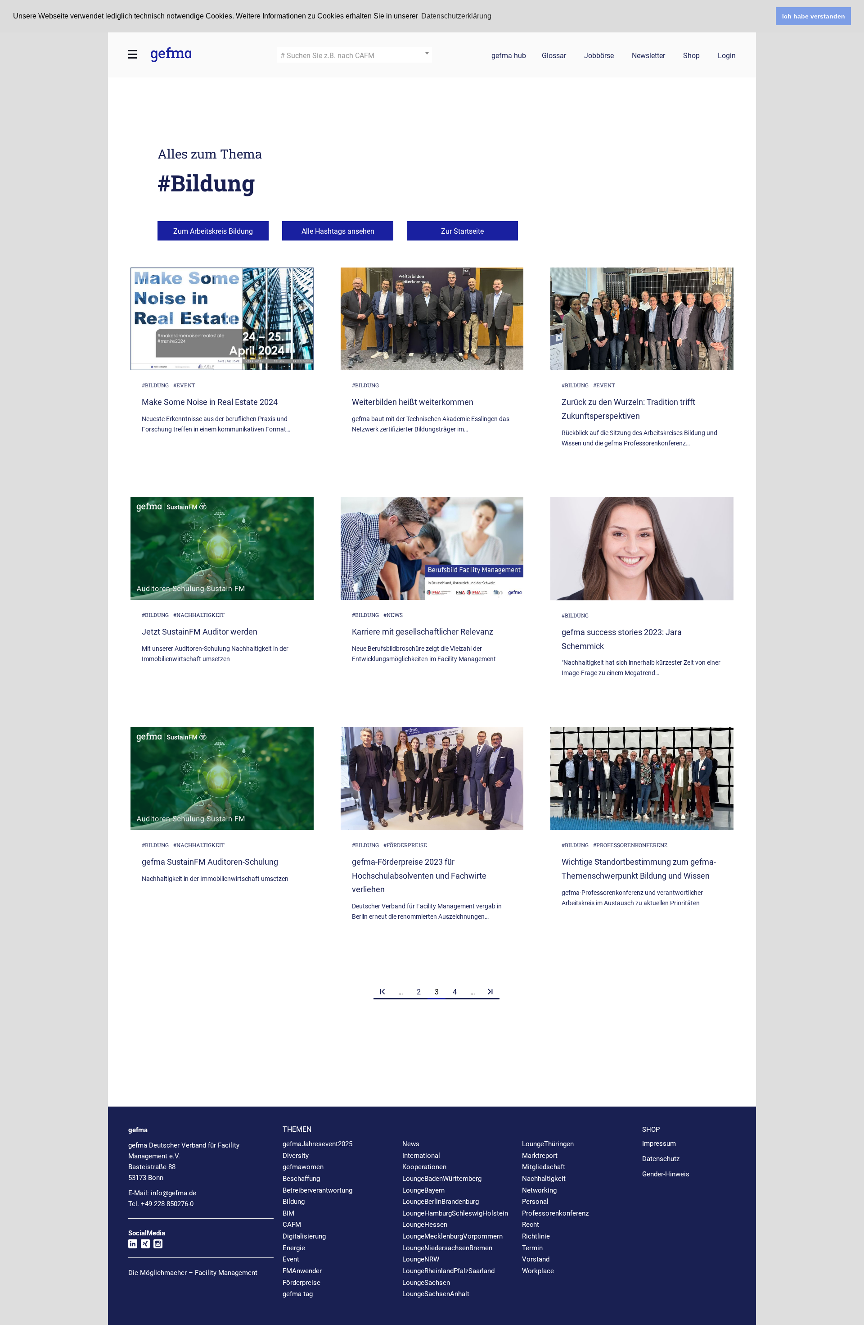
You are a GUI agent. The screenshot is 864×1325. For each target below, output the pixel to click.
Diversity (296, 1156)
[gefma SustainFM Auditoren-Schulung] (222, 778)
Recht (530, 1225)
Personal (535, 1202)
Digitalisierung (304, 1236)
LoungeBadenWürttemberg (442, 1179)
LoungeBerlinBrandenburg (440, 1202)
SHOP (651, 1129)
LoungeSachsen (426, 1283)
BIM (288, 1213)
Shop (691, 56)
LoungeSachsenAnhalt (435, 1294)
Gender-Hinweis (665, 1174)
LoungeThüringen (548, 1144)
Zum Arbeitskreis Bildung (213, 231)
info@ (173, 1193)
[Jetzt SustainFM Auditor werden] (222, 548)
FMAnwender (302, 1271)
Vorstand (535, 1259)
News (410, 1144)
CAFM (292, 1225)
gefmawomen (303, 1167)
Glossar (554, 56)
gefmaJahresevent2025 (317, 1144)
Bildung (294, 1202)
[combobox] (354, 55)
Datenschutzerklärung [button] (456, 16)
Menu (132, 54)
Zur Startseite (462, 231)
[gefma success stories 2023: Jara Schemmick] (642, 548)
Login (727, 56)
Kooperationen (424, 1167)
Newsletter (648, 56)
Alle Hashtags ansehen (338, 231)
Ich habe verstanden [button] (813, 16)
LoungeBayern (423, 1190)
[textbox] (354, 56)
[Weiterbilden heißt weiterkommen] (432, 319)
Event (291, 1259)
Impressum (659, 1143)
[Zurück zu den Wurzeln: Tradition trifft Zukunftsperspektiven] (642, 319)
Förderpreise (301, 1283)
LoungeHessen (424, 1225)
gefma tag (298, 1294)
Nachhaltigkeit (544, 1179)
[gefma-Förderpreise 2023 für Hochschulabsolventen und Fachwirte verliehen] (432, 778)
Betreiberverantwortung (317, 1190)
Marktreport (540, 1156)
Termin (532, 1248)
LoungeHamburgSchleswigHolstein (455, 1213)
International (421, 1156)
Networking (539, 1190)
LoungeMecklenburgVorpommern (452, 1236)
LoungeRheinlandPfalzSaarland (448, 1271)
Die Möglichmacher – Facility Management (192, 1273)
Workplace (538, 1271)
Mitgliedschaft (543, 1167)
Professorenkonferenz (555, 1213)
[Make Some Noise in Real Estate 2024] (222, 319)
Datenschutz (661, 1159)
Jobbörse (599, 56)
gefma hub (508, 56)
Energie (294, 1248)
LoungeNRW (420, 1259)
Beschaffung (301, 1179)
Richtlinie (536, 1236)
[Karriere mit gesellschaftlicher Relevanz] (432, 548)
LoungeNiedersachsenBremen (447, 1248)
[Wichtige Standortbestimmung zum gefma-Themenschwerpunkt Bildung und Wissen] (642, 778)
